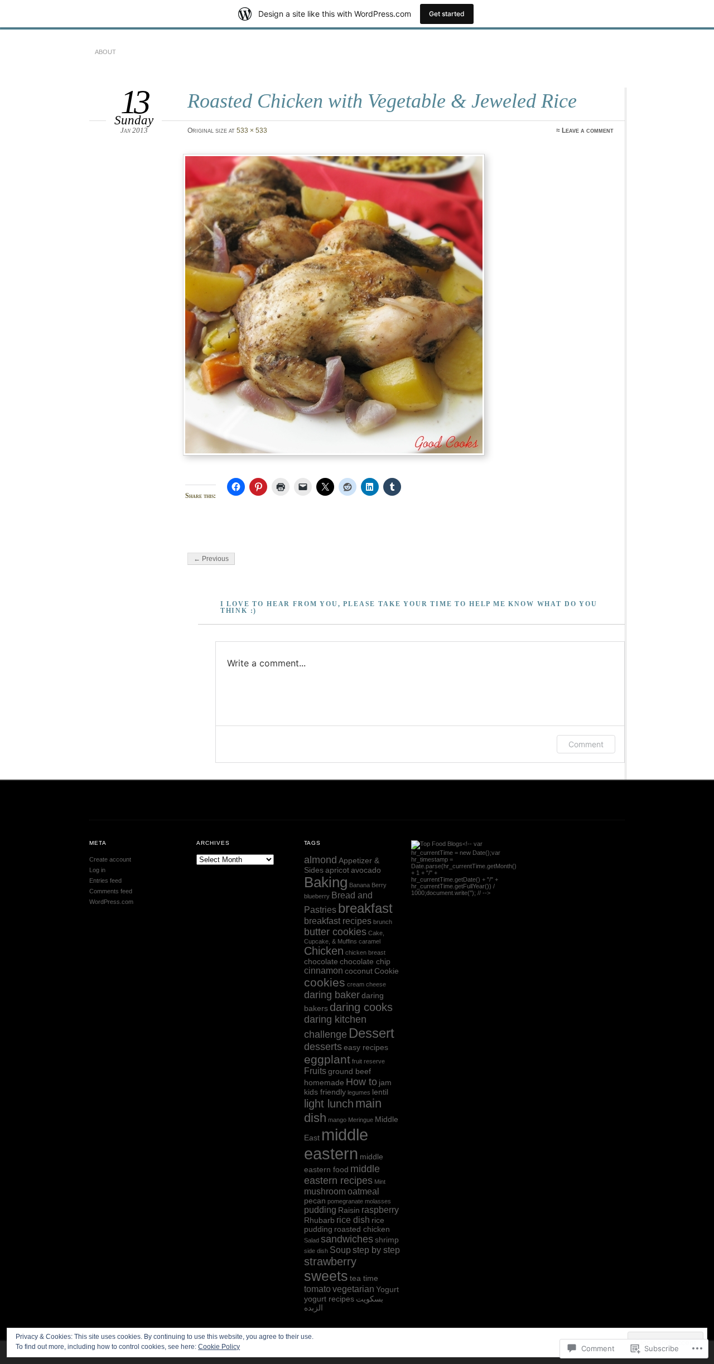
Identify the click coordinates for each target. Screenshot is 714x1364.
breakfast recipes (338, 921)
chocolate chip (365, 961)
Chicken (324, 951)
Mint (379, 1181)
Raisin (349, 1210)
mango (337, 1119)
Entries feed (105, 880)
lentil (380, 1092)
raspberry (380, 1210)
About (105, 52)
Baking (326, 882)
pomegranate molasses (359, 1201)
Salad (311, 1240)
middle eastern (336, 1144)
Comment (586, 744)
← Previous (211, 559)
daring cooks (361, 1007)
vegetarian (353, 1289)
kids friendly (325, 1092)
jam (385, 1082)
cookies (324, 982)
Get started (447, 13)
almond (320, 859)
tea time (364, 1278)
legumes (359, 1092)
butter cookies (335, 931)
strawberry (330, 1261)
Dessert (371, 1033)
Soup (340, 1250)
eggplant (327, 1059)
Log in (97, 870)
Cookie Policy (219, 1347)
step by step (376, 1250)
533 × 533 (252, 130)
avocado (366, 870)
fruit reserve (368, 1061)
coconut (359, 971)
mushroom (325, 1191)
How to (361, 1081)
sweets (326, 1276)
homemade (324, 1082)
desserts (323, 1046)
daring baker (332, 994)
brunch (382, 921)
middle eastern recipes (342, 1174)
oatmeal (363, 1191)
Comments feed (110, 891)
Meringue (360, 1119)
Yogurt (387, 1289)
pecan (315, 1201)
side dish (316, 1250)
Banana (359, 885)
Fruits (315, 1071)
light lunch (329, 1103)
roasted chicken (362, 1229)
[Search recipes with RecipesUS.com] (436, 843)
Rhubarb (319, 1220)
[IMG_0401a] (399, 305)
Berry (379, 885)
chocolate (321, 961)
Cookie (386, 971)
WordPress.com (111, 901)
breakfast (365, 908)
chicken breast (365, 952)
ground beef (349, 1071)
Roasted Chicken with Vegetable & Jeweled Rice (382, 100)
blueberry (317, 896)
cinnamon (323, 970)
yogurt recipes (329, 1299)
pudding (320, 1210)
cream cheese (366, 984)
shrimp (387, 1240)
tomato (317, 1289)
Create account (110, 859)
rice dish (353, 1220)
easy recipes (366, 1047)
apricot (337, 870)
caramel (369, 941)
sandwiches (347, 1239)
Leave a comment (588, 130)
